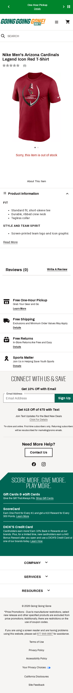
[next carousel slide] (63, 7)
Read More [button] (10, 242)
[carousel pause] (68, 7)
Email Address (14, 393)
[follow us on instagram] (43, 465)
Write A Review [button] (57, 269)
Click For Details (39, 419)
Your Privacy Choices (34, 667)
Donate (17, 366)
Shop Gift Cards (45, 498)
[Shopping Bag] (67, 22)
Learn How (36, 541)
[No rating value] (12, 65)
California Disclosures (36, 676)
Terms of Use (36, 642)
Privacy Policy (36, 650)
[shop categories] (56, 22)
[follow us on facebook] (33, 465)
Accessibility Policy (36, 658)
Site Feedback (36, 684)
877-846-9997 (45, 633)
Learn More (19, 308)
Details (17, 327)
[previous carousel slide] (8, 7)
